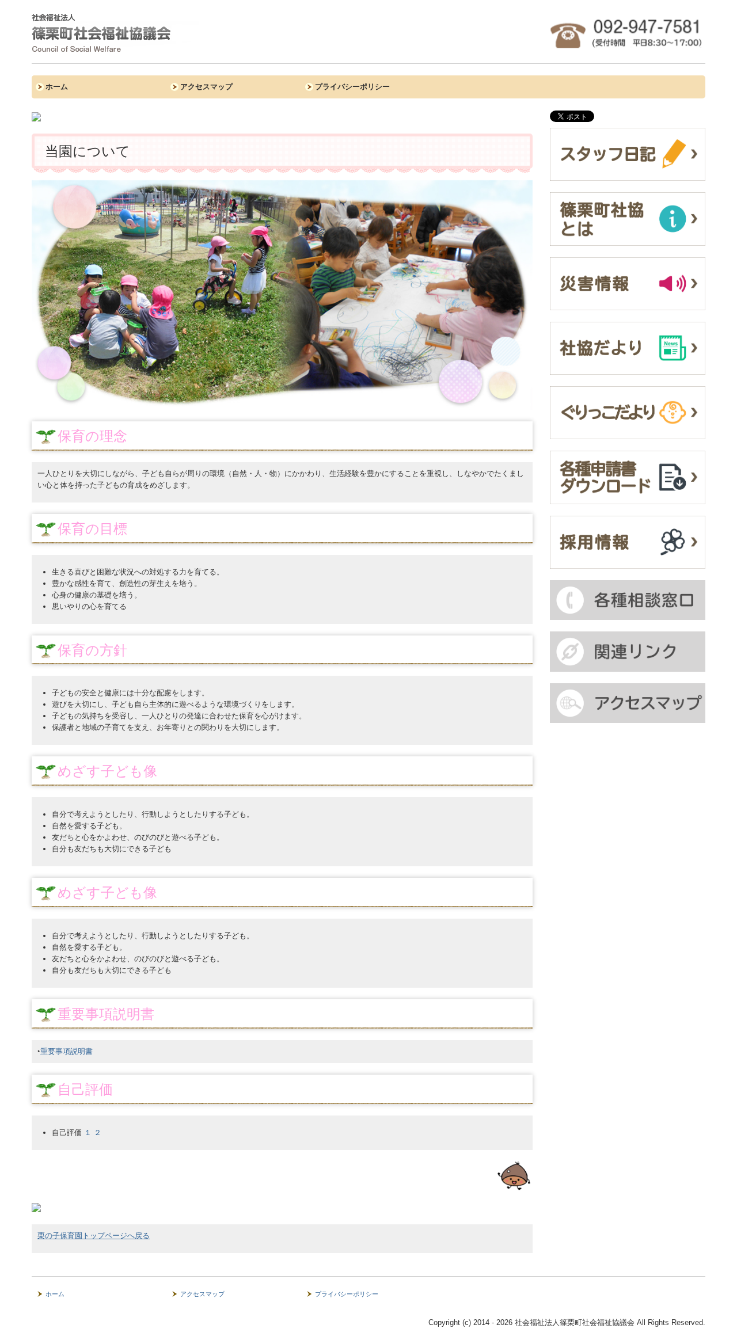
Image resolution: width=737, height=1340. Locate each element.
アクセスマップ (206, 86)
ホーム (56, 86)
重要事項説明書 (66, 1051)
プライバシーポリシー (352, 86)
